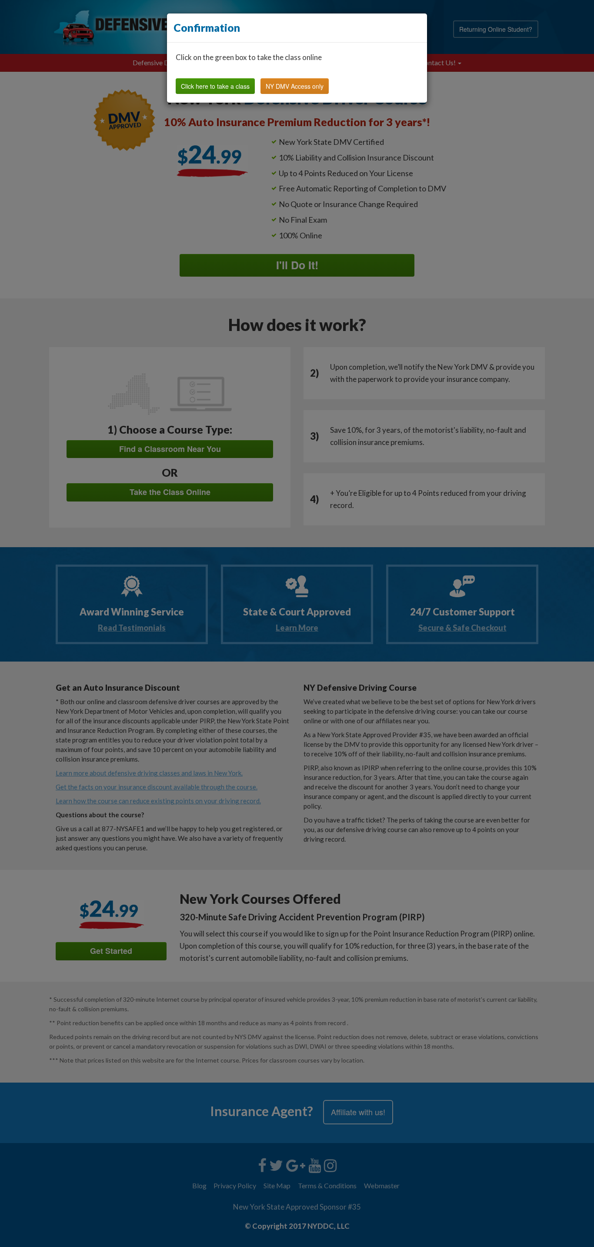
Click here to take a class (215, 86)
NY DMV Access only (295, 86)
